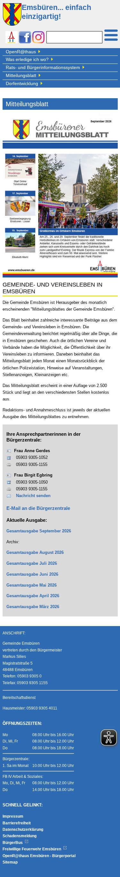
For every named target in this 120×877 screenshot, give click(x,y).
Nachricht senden (33, 496)
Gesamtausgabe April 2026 (32, 596)
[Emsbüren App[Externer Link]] (11, 38)
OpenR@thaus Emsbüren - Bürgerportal (39, 856)
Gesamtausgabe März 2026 (32, 607)
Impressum (13, 816)
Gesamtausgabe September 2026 (38, 531)
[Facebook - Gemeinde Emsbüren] (25, 38)
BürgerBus (13, 842)
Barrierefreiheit (17, 823)
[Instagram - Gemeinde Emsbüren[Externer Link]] (38, 38)
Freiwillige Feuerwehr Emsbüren (32, 849)
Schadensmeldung (19, 836)
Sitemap (10, 862)
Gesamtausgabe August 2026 (35, 552)
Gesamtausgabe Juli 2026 (31, 563)
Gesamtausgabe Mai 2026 (31, 585)
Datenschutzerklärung (23, 829)
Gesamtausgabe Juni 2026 (32, 574)
